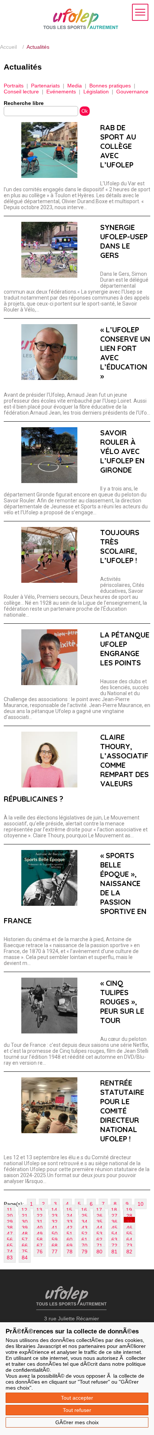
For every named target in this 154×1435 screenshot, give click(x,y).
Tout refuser (77, 1410)
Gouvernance (132, 92)
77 (55, 1252)
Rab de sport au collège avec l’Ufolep (118, 146)
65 (10, 1246)
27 (114, 1216)
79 (84, 1252)
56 (10, 1240)
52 (84, 1234)
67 (40, 1246)
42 (70, 1228)
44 (99, 1228)
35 (99, 1222)
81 (114, 1252)
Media (74, 86)
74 (10, 1252)
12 (24, 1210)
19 (129, 1210)
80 (99, 1252)
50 (55, 1234)
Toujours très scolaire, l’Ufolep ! (119, 546)
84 (25, 1257)
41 (55, 1228)
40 (40, 1228)
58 (40, 1240)
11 (9, 1210)
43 (84, 1228)
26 (99, 1216)
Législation (96, 92)
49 (40, 1234)
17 (99, 1210)
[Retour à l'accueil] (80, 27)
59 (55, 1240)
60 (70, 1240)
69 (70, 1246)
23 (55, 1216)
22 (40, 1216)
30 (25, 1222)
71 (99, 1246)
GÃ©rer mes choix (77, 1422)
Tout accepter (77, 1398)
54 (114, 1234)
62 (99, 1240)
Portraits (14, 86)
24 (70, 1216)
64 (129, 1240)
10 (141, 1204)
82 (129, 1252)
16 (84, 1210)
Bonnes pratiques (110, 86)
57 (25, 1240)
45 (114, 1228)
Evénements (61, 92)
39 (25, 1228)
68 (55, 1246)
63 (114, 1240)
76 (40, 1252)
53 (99, 1234)
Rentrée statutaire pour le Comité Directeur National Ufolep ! (122, 1110)
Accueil (8, 47)
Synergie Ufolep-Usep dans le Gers (124, 241)
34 (84, 1222)
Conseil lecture (21, 92)
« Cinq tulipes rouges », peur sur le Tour (122, 1001)
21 (25, 1216)
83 (10, 1257)
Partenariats (45, 86)
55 (129, 1234)
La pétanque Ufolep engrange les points (125, 648)
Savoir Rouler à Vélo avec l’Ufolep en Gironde (122, 451)
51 (70, 1234)
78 (70, 1252)
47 (10, 1234)
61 (84, 1240)
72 (114, 1246)
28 (129, 1216)
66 (25, 1246)
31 (40, 1222)
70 (84, 1246)
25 (84, 1216)
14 (54, 1210)
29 (10, 1222)
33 (70, 1222)
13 (39, 1210)
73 (129, 1246)
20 (10, 1216)
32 (55, 1222)
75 (25, 1252)
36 (114, 1222)
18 (114, 1210)
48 (25, 1234)
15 (69, 1210)
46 (129, 1228)
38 (10, 1228)
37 (129, 1222)
